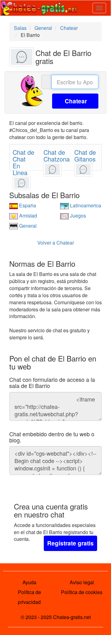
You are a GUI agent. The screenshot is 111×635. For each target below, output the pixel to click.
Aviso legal (82, 582)
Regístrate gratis (70, 543)
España (27, 205)
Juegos (77, 215)
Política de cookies (81, 592)
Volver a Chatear (55, 242)
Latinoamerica (85, 205)
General (27, 225)
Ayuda (29, 582)
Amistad (27, 215)
